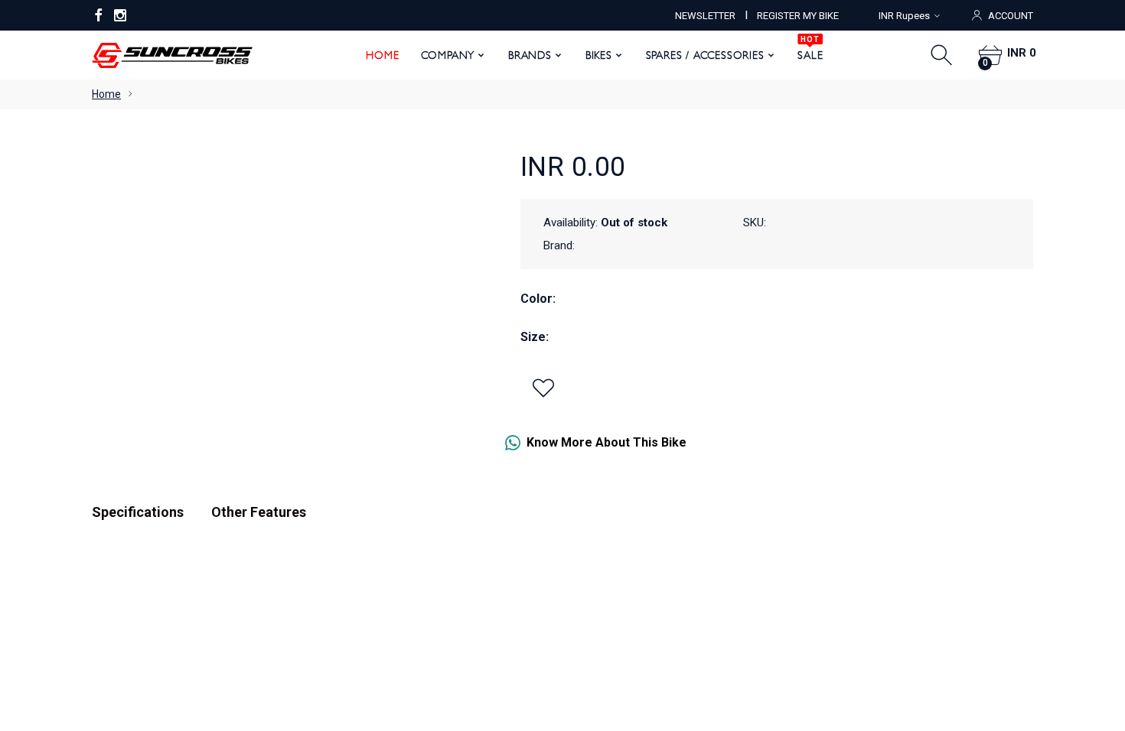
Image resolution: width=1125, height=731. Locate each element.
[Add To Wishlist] (543, 388)
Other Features (258, 512)
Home (382, 55)
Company (448, 55)
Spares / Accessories (705, 55)
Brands (530, 55)
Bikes (598, 55)
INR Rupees (904, 15)
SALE (810, 49)
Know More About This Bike (606, 442)
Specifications (138, 512)
